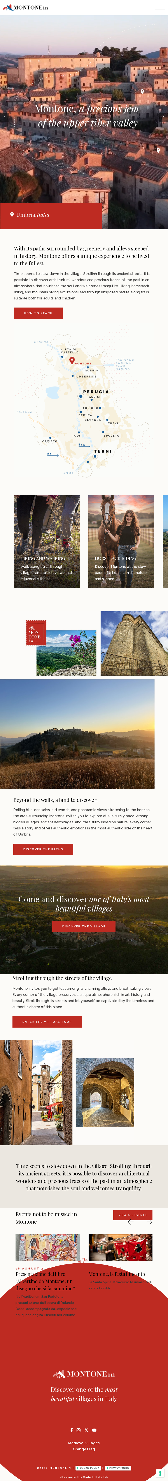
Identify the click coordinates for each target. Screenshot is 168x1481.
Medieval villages (84, 1443)
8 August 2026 (32, 1268)
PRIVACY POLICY (119, 1467)
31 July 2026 (102, 1268)
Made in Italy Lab (95, 1477)
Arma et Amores (33, 1274)
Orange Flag (84, 1449)
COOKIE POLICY (89, 1467)
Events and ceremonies (140, 555)
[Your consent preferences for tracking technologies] (160, 1473)
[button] (131, 1222)
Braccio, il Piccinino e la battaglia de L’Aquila (114, 1277)
